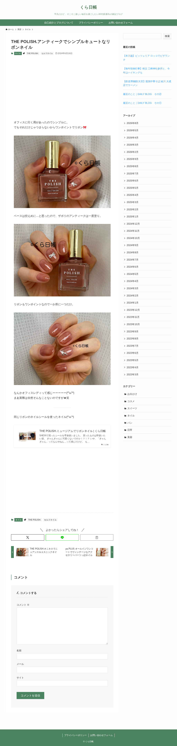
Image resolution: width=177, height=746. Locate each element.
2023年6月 (132, 353)
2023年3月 (132, 374)
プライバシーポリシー (75, 735)
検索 (167, 36)
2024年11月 (133, 230)
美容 (129, 437)
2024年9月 (132, 245)
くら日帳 (88, 7)
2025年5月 (132, 187)
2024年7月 (132, 259)
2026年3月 (132, 144)
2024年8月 (132, 252)
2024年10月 (133, 238)
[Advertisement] (62, 85)
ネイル (18, 53)
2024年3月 (132, 288)
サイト (20, 677)
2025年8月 (132, 166)
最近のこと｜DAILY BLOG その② (142, 94)
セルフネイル (47, 53)
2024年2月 (132, 295)
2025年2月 (132, 209)
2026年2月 (132, 152)
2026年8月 (132, 123)
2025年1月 (132, 216)
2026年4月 (132, 137)
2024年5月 (132, 274)
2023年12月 (133, 310)
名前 (19, 650)
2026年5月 (132, 130)
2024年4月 (132, 281)
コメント (23, 604)
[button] (27, 537)
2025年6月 (132, 180)
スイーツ (132, 408)
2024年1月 (132, 302)
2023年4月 (132, 367)
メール (20, 664)
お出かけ (132, 394)
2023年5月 (132, 360)
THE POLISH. (33, 53)
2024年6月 (132, 266)
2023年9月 (132, 331)
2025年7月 (132, 173)
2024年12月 (133, 223)
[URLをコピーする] (96, 537)
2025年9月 (132, 159)
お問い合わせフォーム (101, 735)
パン (129, 422)
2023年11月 (133, 317)
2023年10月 (133, 324)
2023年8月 (132, 338)
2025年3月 (132, 202)
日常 (129, 430)
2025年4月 (132, 195)
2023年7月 (132, 345)
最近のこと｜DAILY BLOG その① (142, 103)
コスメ (131, 401)
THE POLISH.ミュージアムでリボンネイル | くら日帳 (72, 431)
